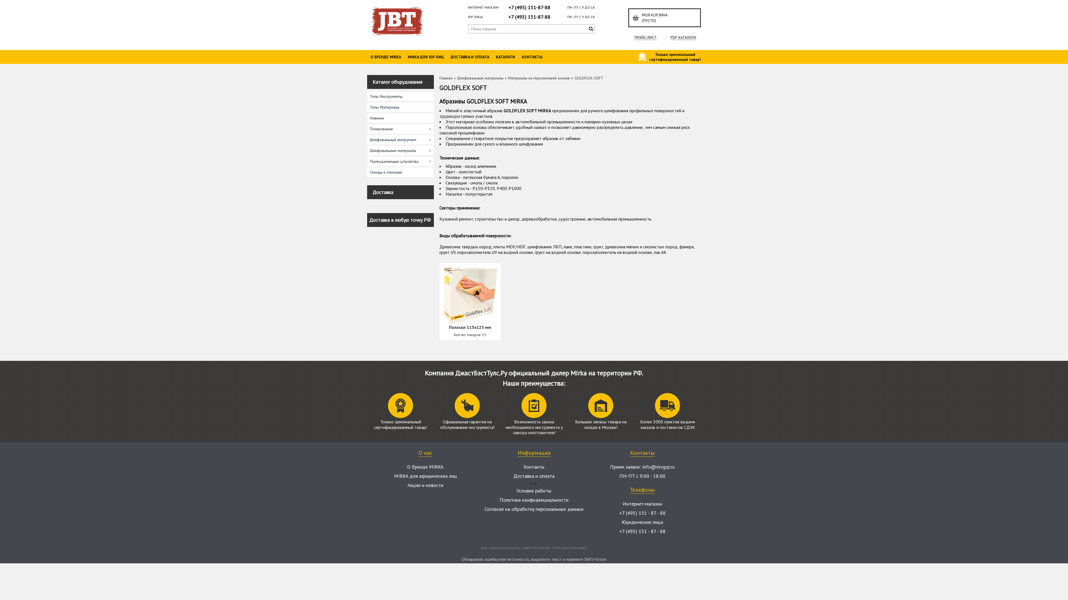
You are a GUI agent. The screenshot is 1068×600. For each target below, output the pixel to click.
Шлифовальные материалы (480, 78)
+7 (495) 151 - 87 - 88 (642, 513)
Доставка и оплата (470, 56)
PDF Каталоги (683, 37)
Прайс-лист (646, 37)
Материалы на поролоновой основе (539, 78)
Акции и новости (425, 485)
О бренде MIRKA (385, 56)
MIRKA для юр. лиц (426, 56)
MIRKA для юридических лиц (425, 476)
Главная (446, 78)
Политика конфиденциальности (534, 500)
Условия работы (533, 491)
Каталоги (505, 56)
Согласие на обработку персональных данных (534, 509)
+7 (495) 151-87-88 (529, 7)
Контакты (532, 56)
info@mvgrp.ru (658, 467)
